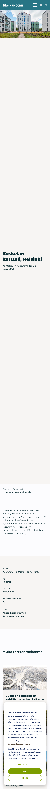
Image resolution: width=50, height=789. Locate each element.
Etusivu (6, 489)
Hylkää (25, 778)
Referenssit (18, 489)
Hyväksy (25, 771)
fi (41, 5)
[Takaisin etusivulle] (13, 5)
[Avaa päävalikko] (35, 5)
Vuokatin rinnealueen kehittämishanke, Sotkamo (25, 697)
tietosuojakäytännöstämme (19, 744)
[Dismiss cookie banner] (41, 708)
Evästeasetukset (25, 764)
